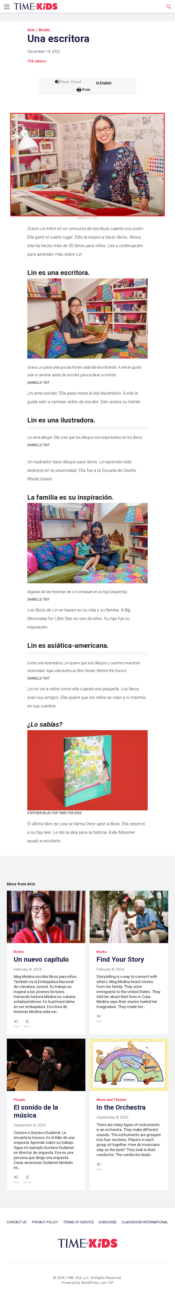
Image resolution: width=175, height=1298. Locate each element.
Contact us (17, 1222)
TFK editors (36, 61)
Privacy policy (45, 1222)
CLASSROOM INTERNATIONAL (145, 1222)
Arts (31, 30)
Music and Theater (111, 1100)
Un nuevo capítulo (41, 959)
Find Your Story (120, 959)
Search (168, 6)
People (19, 1100)
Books (44, 30)
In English (103, 83)
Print (86, 90)
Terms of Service (78, 1222)
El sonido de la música (36, 1111)
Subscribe (108, 1222)
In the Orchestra (121, 1107)
